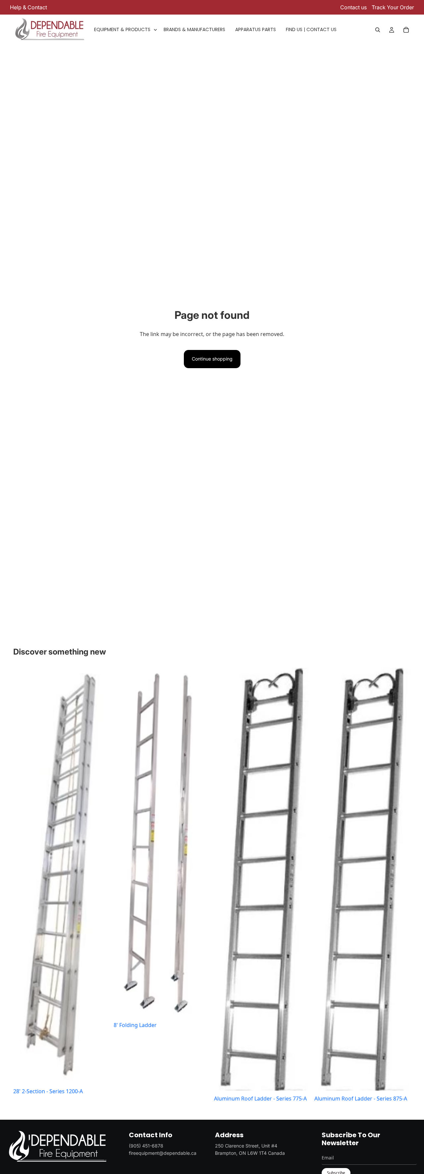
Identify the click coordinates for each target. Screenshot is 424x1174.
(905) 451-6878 (146, 1146)
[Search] (377, 30)
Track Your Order (393, 7)
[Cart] (406, 30)
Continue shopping (212, 359)
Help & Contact (28, 7)
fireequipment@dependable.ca (162, 1153)
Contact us (353, 7)
